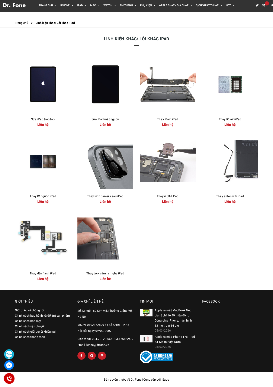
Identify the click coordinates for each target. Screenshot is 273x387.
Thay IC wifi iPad (230, 119)
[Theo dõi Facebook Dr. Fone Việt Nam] (81, 356)
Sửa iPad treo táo (43, 119)
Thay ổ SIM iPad (168, 196)
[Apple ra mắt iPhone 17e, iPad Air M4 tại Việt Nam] (146, 338)
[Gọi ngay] (9, 378)
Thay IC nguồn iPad (43, 196)
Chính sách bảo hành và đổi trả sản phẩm (42, 315)
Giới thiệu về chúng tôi (29, 310)
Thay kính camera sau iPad (105, 196)
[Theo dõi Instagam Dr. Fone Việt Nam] (102, 356)
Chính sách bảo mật (28, 321)
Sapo (165, 379)
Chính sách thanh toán (30, 337)
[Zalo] (9, 354)
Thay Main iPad (167, 119)
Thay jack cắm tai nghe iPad (105, 273)
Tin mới (146, 301)
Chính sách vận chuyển (30, 326)
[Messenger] (9, 365)
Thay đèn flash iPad (43, 273)
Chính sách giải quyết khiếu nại (35, 331)
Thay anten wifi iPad (230, 196)
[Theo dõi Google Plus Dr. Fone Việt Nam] (92, 356)
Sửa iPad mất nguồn (105, 119)
